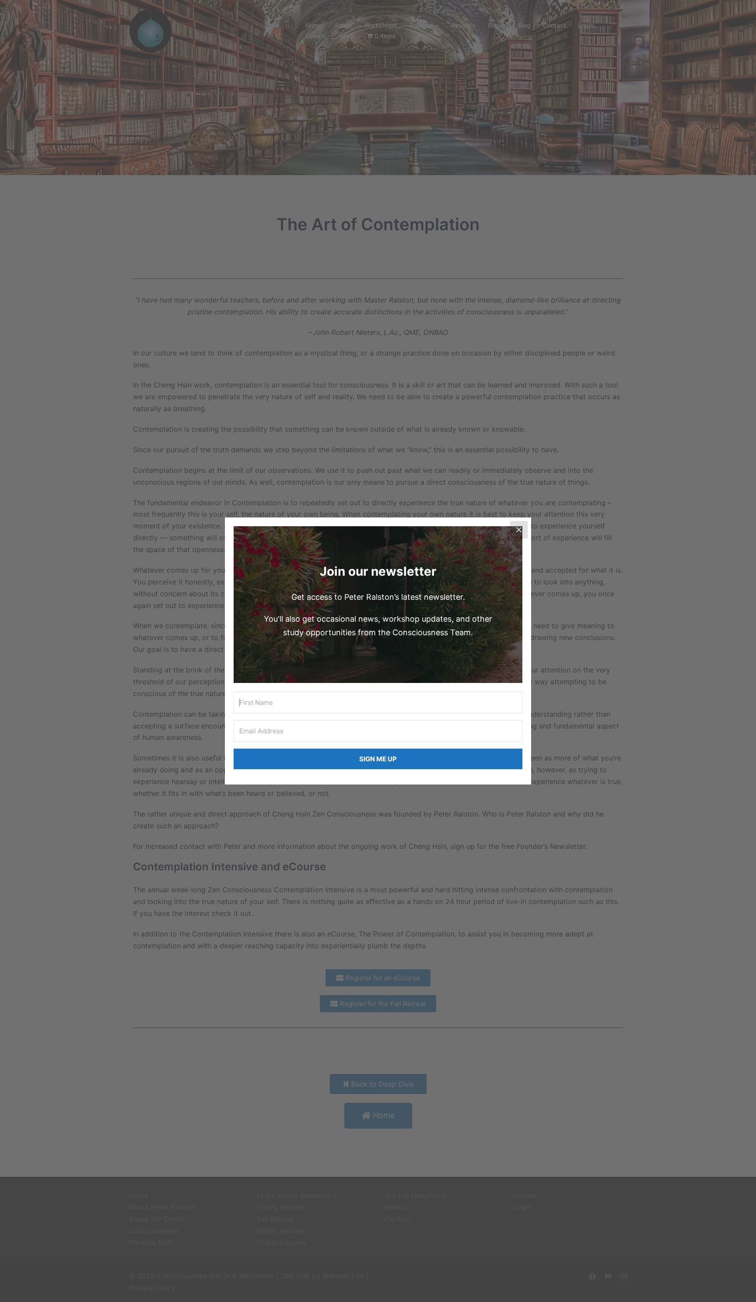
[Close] (519, 529)
